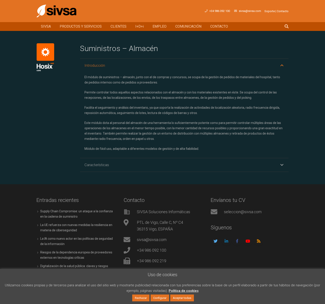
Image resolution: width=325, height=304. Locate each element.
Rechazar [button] (141, 298)
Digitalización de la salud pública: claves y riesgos (74, 266)
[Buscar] (286, 26)
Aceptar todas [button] (182, 298)
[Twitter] (216, 241)
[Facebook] (237, 241)
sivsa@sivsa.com (250, 11)
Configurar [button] (159, 298)
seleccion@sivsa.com (243, 211)
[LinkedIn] (226, 241)
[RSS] (259, 241)
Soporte (269, 11)
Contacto (283, 11)
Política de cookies (184, 291)
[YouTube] (248, 241)
